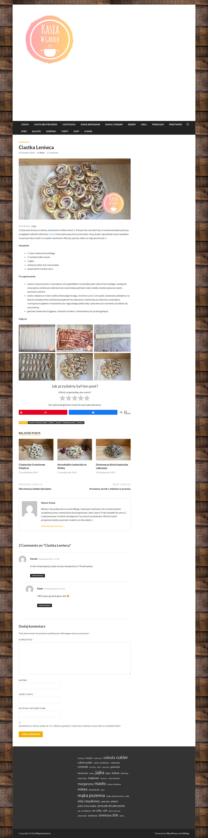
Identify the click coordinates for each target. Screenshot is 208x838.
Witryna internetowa (32, 708)
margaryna (85, 784)
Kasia (42, 152)
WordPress (172, 833)
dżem (51, 422)
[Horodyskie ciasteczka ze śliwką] (74, 450)
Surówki (51, 131)
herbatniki (83, 773)
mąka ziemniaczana (115, 796)
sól (105, 810)
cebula (109, 757)
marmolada (69, 422)
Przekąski (158, 124)
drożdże (92, 767)
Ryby (24, 131)
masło (80, 422)
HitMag (185, 833)
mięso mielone (114, 784)
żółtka (122, 816)
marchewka (114, 778)
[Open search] (187, 124)
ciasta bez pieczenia (45, 124)
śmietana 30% (108, 815)
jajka (99, 772)
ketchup (124, 773)
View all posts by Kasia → (53, 526)
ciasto (52, 234)
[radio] (62, 398)
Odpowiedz (37, 575)
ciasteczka (69, 124)
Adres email (27, 694)
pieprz (114, 801)
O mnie (88, 131)
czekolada (115, 762)
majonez (93, 778)
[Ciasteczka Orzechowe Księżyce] (36, 450)
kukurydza (82, 778)
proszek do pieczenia (111, 805)
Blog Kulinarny (43, 833)
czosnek (83, 766)
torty (64, 131)
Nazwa (23, 680)
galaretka (105, 767)
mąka (102, 790)
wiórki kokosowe (114, 811)
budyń (89, 757)
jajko (58, 422)
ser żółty (97, 810)
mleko (82, 789)
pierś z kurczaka (87, 805)
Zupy (76, 131)
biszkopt (81, 758)
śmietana (92, 815)
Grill (144, 124)
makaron (103, 778)
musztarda (94, 789)
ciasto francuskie (38, 422)
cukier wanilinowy (101, 762)
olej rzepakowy (89, 801)
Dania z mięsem (114, 124)
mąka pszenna (91, 795)
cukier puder (85, 762)
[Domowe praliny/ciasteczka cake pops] (113, 450)
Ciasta (25, 124)
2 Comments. (53, 152)
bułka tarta (98, 758)
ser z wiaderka (84, 810)
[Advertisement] (104, 98)
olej (127, 796)
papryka (105, 801)
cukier (122, 757)
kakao (116, 773)
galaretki (115, 766)
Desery (132, 124)
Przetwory (175, 124)
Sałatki (36, 131)
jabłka (91, 773)
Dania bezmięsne (90, 124)
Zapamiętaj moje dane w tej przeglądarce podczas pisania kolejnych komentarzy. (70, 726)
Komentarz (26, 639)
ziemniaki (82, 815)
